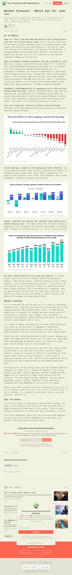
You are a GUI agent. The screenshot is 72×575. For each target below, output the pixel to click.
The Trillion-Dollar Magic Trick (19, 492)
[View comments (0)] (12, 31)
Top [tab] (6, 487)
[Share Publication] (50, 3)
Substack (27, 571)
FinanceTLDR (11, 25)
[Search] (46, 3)
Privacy (35, 562)
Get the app (44, 567)
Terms (40, 562)
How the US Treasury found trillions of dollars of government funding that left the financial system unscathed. (27, 496)
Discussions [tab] (17, 487)
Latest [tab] (10, 487)
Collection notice (47, 562)
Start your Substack (31, 567)
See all (7, 536)
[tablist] (11, 465)
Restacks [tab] (15, 465)
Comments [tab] (8, 465)
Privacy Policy (49, 538)
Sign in (66, 3)
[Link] (1, 35)
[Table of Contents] (2, 287)
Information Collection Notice (35, 538)
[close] (52, 503)
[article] (36, 497)
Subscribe (57, 3)
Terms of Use (44, 536)
